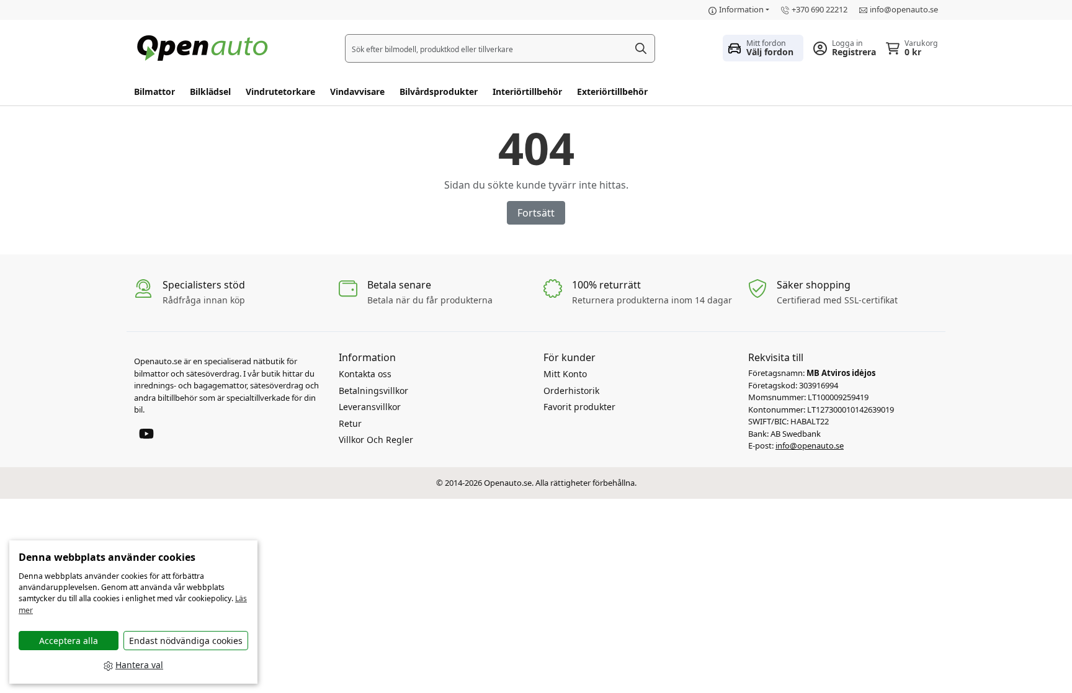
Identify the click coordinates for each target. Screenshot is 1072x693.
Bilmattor (154, 91)
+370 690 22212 (819, 9)
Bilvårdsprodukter (439, 91)
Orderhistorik (571, 390)
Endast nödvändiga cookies (186, 640)
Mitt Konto (565, 374)
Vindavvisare (357, 91)
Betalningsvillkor (373, 390)
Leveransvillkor (370, 407)
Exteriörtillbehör (612, 91)
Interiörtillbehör (527, 91)
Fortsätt (536, 213)
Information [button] (741, 9)
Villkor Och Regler (376, 439)
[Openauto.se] (205, 47)
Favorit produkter (579, 407)
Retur (350, 423)
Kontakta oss (365, 374)
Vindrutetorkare (280, 91)
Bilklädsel (210, 91)
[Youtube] (146, 432)
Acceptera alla (68, 640)
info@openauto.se (904, 9)
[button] (763, 48)
